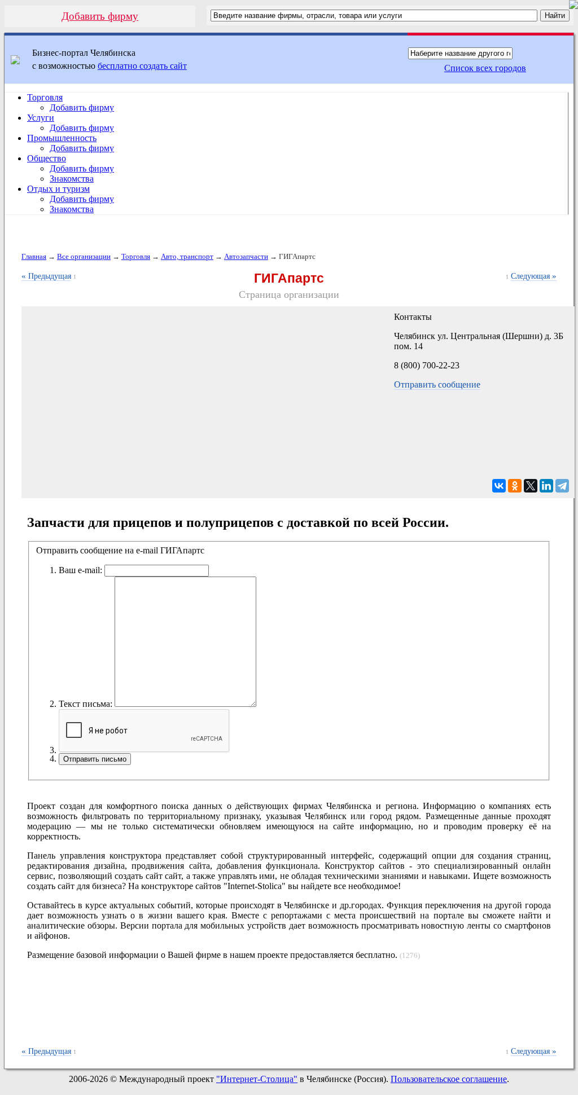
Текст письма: (85, 704)
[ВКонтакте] (499, 485)
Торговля (45, 97)
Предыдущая (46, 276)
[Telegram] (562, 485)
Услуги (40, 117)
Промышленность (62, 138)
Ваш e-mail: (80, 570)
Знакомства (72, 178)
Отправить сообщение (437, 384)
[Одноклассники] (515, 485)
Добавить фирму (100, 16)
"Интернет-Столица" (256, 1079)
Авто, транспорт (187, 256)
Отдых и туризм (58, 189)
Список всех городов (485, 68)
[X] (530, 485)
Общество (46, 158)
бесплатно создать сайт (142, 66)
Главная (33, 256)
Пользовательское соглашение (449, 1079)
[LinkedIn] (546, 485)
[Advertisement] (289, 1009)
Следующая (534, 276)
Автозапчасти (246, 256)
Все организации (84, 256)
